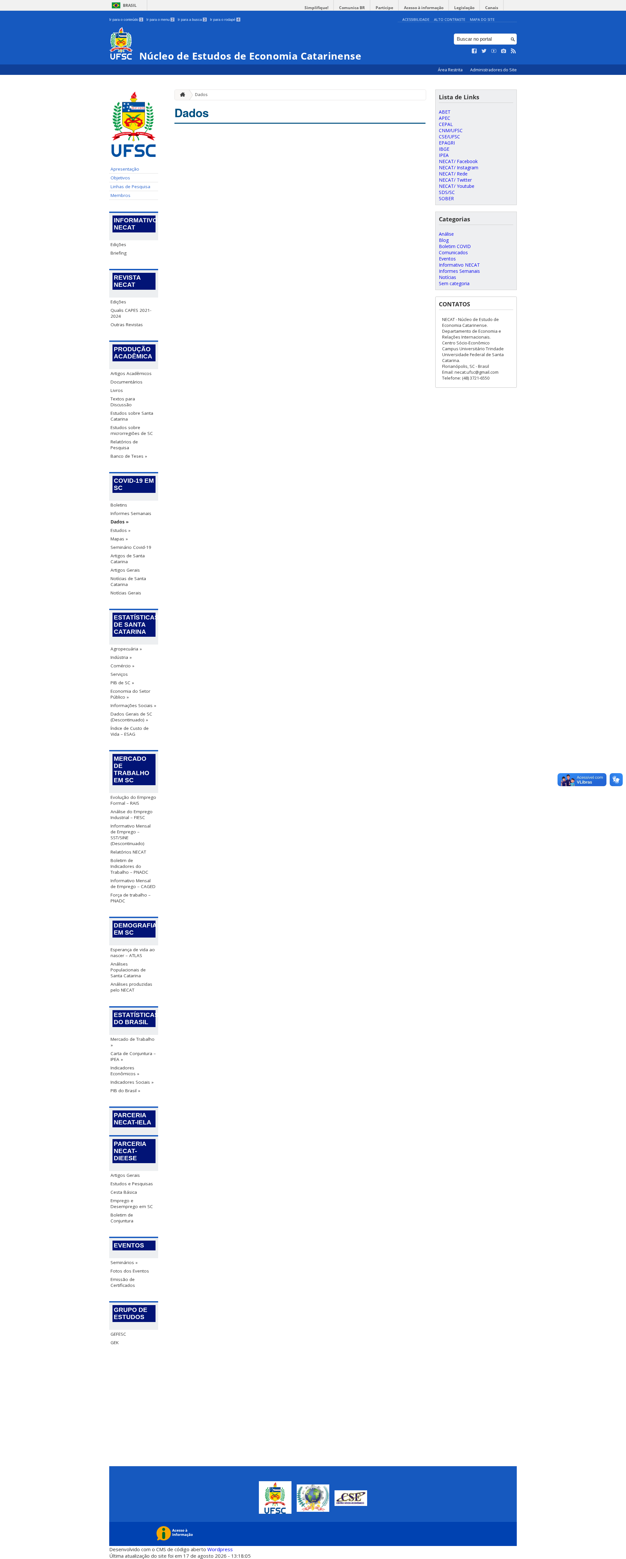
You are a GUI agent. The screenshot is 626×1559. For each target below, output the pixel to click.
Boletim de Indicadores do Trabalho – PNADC (129, 866)
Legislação (464, 7)
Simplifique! (316, 7)
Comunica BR (352, 7)
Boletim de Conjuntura (122, 1218)
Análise (446, 234)
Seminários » (124, 1262)
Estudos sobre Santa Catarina (132, 416)
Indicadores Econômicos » (125, 1071)
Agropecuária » (126, 649)
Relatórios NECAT (128, 852)
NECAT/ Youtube (456, 186)
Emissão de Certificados (123, 1282)
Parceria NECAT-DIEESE (130, 1151)
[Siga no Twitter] (484, 51)
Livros (117, 390)
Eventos (129, 1245)
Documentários (126, 382)
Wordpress (220, 1549)
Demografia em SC (135, 929)
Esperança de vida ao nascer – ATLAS (133, 952)
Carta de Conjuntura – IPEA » (133, 1056)
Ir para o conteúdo (125, 19)
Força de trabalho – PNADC (131, 898)
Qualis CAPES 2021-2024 (131, 313)
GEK (115, 1342)
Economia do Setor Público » (130, 694)
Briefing (119, 253)
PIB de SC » (122, 683)
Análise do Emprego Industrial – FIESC (132, 814)
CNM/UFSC (451, 130)
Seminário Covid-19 (131, 547)
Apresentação (125, 169)
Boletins (119, 505)
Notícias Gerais (126, 593)
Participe (384, 7)
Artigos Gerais (125, 570)
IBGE (444, 149)
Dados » (120, 522)
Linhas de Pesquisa (130, 186)
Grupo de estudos (130, 1313)
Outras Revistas (127, 324)
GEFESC (118, 1334)
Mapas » (119, 539)
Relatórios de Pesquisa (124, 445)
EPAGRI (447, 143)
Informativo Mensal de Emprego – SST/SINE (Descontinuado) (131, 834)
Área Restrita (451, 70)
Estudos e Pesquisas (132, 1184)
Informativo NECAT (135, 224)
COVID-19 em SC (134, 484)
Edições (118, 244)
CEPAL (446, 124)
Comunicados (453, 252)
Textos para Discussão (123, 402)
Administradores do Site (493, 70)
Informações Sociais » (133, 705)
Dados (201, 94)
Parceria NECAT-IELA (132, 1119)
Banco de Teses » (129, 456)
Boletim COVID (455, 246)
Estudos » (120, 530)
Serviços (119, 674)
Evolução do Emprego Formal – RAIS (133, 800)
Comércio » (122, 666)
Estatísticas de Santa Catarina (135, 624)
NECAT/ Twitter (455, 180)
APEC (444, 118)
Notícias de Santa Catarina (128, 581)
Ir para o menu (159, 19)
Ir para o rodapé (224, 19)
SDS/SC (447, 192)
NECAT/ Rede (453, 174)
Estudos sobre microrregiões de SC (132, 430)
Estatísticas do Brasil (135, 1018)
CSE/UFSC (449, 136)
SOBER (446, 198)
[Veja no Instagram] (503, 51)
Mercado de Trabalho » (133, 1042)
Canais (491, 7)
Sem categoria (454, 283)
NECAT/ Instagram (458, 167)
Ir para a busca (192, 19)
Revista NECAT (127, 281)
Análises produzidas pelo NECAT (131, 987)
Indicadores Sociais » (132, 1082)
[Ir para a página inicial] (181, 95)
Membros (120, 195)
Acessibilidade (415, 19)
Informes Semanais (131, 513)
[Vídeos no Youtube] (494, 51)
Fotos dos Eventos (130, 1271)
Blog (444, 240)
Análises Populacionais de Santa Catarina (128, 970)
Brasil (130, 5)
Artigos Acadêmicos (131, 373)
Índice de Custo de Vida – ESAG (130, 731)
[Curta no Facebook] (474, 51)
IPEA (444, 155)
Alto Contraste (449, 19)
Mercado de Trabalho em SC (131, 769)
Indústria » (121, 657)
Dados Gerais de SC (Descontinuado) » (131, 717)
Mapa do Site (482, 19)
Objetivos (120, 178)
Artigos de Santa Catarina (128, 558)
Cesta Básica (124, 1192)
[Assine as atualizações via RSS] (513, 51)
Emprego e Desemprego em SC (132, 1203)
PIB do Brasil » (125, 1090)
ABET (445, 112)
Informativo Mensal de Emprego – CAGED (133, 883)
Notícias (447, 277)
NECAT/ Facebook (458, 161)
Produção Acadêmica (133, 353)
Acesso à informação (423, 7)
